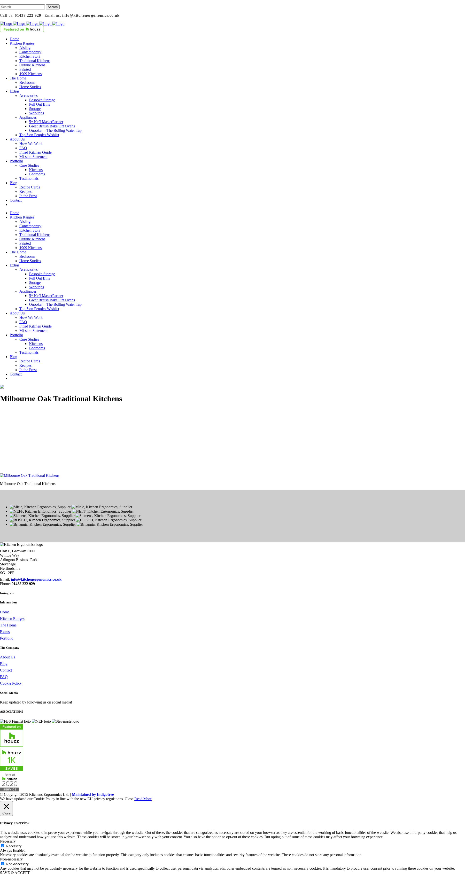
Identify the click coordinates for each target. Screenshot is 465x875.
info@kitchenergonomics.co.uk (91, 15)
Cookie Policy (11, 683)
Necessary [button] (8, 841)
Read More (143, 799)
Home (4, 612)
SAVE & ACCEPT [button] (15, 873)
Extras (5, 632)
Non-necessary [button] (11, 859)
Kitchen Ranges (12, 619)
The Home (8, 625)
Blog (4, 664)
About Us (7, 657)
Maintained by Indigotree (93, 794)
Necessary (14, 846)
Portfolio (6, 638)
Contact (6, 670)
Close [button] (129, 799)
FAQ (4, 677)
